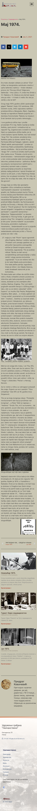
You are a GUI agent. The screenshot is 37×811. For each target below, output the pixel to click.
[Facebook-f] (4, 787)
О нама (5, 775)
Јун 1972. (5, 649)
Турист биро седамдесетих (14, 613)
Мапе (5, 763)
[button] (32, 4)
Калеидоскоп (7, 769)
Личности (6, 760)
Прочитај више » (6, 588)
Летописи (6, 766)
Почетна (4, 19)
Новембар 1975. (8, 573)
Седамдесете (13, 19)
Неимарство (7, 757)
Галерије (6, 772)
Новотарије (6, 754)
